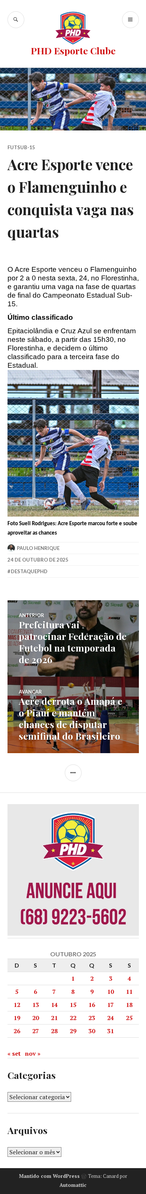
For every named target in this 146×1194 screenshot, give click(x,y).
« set (14, 1053)
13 (35, 1005)
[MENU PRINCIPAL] (130, 19)
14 (54, 1005)
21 (54, 1018)
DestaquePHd (29, 571)
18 (129, 1005)
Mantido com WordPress (49, 1176)
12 (16, 1005)
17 (110, 1005)
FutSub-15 (21, 147)
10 (110, 991)
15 (73, 1005)
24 (110, 1018)
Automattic (73, 1185)
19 (16, 1018)
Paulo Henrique (38, 548)
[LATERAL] (73, 772)
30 (91, 1031)
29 (73, 1031)
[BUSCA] (15, 19)
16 (91, 1005)
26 (16, 1031)
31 (110, 1031)
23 (91, 1018)
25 (129, 1018)
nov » (32, 1053)
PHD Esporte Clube (73, 50)
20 (35, 1018)
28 (54, 1031)
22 (73, 1018)
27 (35, 1031)
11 (129, 991)
